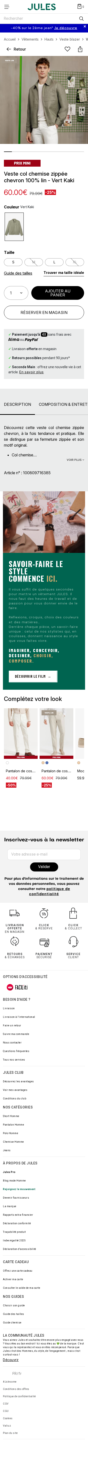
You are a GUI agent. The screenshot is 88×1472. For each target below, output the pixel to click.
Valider (44, 866)
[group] (44, 28)
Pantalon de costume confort (29, 771)
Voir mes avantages (15, 1090)
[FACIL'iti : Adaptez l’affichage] (17, 987)
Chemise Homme (13, 1141)
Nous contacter (12, 1042)
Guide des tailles (13, 1314)
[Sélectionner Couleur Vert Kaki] (14, 227)
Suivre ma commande (16, 1034)
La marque (9, 1206)
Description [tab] (17, 404)
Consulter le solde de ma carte (21, 1288)
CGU (6, 1411)
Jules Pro (9, 1172)
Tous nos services (14, 1059)
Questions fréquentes (16, 1051)
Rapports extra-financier (18, 1215)
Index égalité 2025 (14, 1240)
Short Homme (11, 1116)
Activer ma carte (13, 1279)
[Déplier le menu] (8, 7)
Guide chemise (12, 1322)
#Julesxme (10, 1381)
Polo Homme (10, 1133)
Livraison (9, 1008)
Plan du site (10, 1433)
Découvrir (11, 1360)
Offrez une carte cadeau (18, 1270)
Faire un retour (12, 1025)
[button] (64, 273)
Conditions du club (14, 1098)
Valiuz (7, 1425)
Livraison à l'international (19, 1017)
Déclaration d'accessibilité (19, 1249)
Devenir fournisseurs (16, 1197)
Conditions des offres (16, 1389)
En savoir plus (31, 372)
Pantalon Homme (13, 1124)
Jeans (7, 1150)
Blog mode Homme (14, 1180)
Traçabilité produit (14, 1232)
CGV (6, 1403)
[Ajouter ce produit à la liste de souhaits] (67, 49)
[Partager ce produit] (80, 49)
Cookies (8, 1418)
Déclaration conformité (17, 1223)
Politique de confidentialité (19, 1396)
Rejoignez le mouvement (19, 1189)
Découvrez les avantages (18, 1081)
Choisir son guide (14, 1305)
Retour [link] (20, 49)
